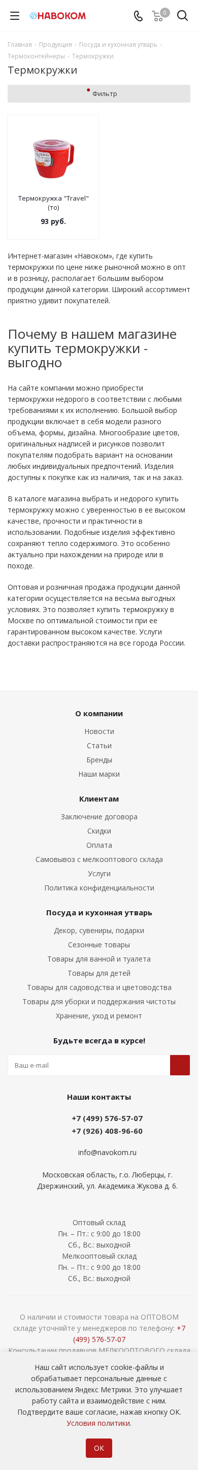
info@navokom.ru (107, 1152)
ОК (99, 1448)
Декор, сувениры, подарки (99, 930)
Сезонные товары (99, 944)
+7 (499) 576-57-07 (107, 1118)
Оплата (99, 845)
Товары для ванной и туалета (99, 959)
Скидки (99, 831)
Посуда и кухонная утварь (99, 912)
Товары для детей (99, 973)
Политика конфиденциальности (99, 887)
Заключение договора (99, 816)
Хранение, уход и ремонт (99, 1015)
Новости (99, 731)
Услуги (99, 873)
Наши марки (99, 774)
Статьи (99, 745)
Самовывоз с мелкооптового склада (99, 859)
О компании (99, 713)
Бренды (99, 759)
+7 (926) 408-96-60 (107, 1131)
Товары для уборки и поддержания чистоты (99, 1001)
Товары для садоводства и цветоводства (99, 987)
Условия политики (98, 1423)
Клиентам (99, 798)
